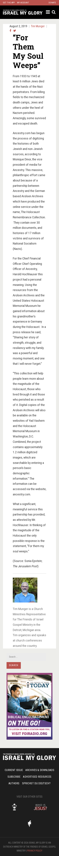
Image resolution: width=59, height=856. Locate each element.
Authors (14, 783)
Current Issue (14, 770)
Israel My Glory (22, 12)
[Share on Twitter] (14, 30)
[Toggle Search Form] (54, 12)
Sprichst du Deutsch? (36, 783)
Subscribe (14, 776)
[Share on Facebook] (10, 30)
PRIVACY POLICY (34, 850)
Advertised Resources (37, 776)
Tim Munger (38, 26)
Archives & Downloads (39, 770)
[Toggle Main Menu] (48, 12)
